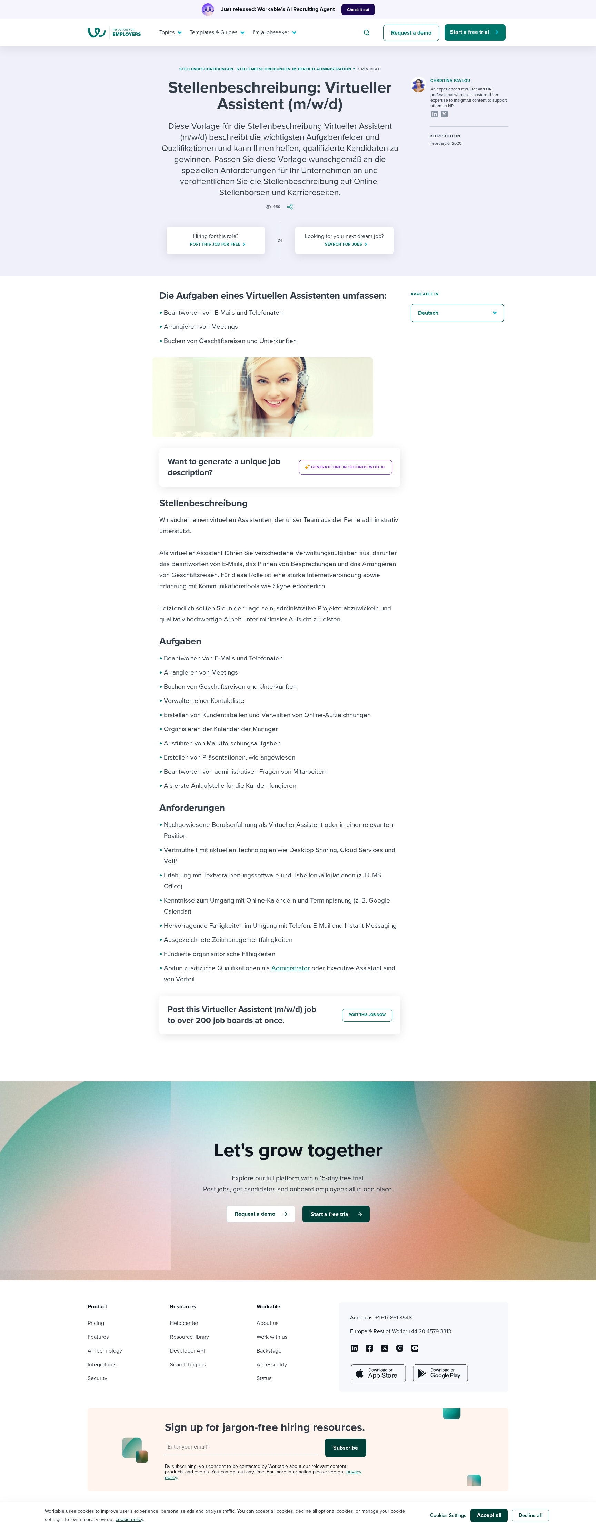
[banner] (279, 467)
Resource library (189, 1337)
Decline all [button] (531, 1515)
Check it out (358, 9)
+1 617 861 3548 (393, 1317)
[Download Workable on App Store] (377, 1373)
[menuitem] (169, 32)
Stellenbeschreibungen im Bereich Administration (294, 69)
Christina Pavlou (450, 80)
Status (264, 1378)
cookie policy (129, 1519)
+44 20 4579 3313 (429, 1331)
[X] (444, 114)
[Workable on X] (400, 1350)
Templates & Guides (213, 32)
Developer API (187, 1350)
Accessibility (272, 1364)
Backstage (269, 1350)
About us (267, 1323)
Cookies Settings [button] (448, 1515)
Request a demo (411, 32)
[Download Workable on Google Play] (439, 1373)
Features (98, 1337)
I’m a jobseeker (270, 32)
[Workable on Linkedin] (354, 1350)
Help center (184, 1323)
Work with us (272, 1337)
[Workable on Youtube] (384, 1350)
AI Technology (105, 1350)
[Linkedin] (434, 114)
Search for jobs (188, 1364)
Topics (167, 32)
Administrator (290, 968)
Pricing (96, 1323)
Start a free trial (469, 32)
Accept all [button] (489, 1515)
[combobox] (368, 32)
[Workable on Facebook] (369, 1350)
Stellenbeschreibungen (206, 69)
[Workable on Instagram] (415, 1350)
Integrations (102, 1364)
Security (97, 1378)
